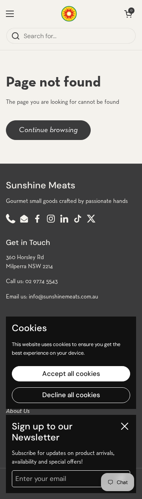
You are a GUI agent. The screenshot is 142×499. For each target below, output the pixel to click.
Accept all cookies (71, 373)
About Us (18, 411)
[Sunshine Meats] (69, 14)
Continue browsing (48, 130)
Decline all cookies (71, 394)
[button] (128, 14)
